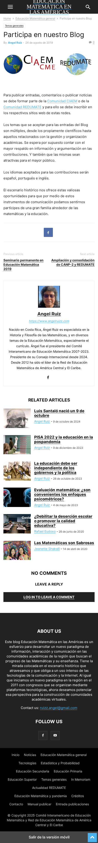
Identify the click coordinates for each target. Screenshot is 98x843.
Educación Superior (22, 779)
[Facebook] (48, 232)
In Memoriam (80, 779)
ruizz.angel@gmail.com (58, 708)
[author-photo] (49, 308)
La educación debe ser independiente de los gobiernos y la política (55, 468)
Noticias (30, 755)
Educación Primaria (68, 771)
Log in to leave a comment (49, 597)
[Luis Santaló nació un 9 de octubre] (17, 419)
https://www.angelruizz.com (49, 321)
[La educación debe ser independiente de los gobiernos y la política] (17, 471)
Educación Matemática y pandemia (40, 796)
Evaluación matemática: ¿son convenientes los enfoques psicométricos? (62, 494)
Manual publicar (39, 804)
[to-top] (92, 835)
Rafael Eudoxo (45, 531)
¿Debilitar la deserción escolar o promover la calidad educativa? (63, 521)
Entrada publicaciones (72, 804)
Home (7, 18)
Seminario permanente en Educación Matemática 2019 (23, 264)
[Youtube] (55, 735)
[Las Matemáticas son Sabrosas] (17, 551)
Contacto (16, 804)
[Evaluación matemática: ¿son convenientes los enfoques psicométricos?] (17, 498)
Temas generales (14, 25)
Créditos (77, 796)
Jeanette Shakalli (47, 549)
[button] (10, 7)
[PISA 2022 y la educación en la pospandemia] (17, 445)
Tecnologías (27, 763)
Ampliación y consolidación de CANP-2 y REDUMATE (73, 262)
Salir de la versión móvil (49, 837)
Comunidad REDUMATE (22, 107)
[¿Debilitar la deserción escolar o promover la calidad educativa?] (17, 524)
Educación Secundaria (32, 771)
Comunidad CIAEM (62, 101)
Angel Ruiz (15, 42)
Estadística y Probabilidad (60, 763)
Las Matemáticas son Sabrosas (64, 543)
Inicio (15, 755)
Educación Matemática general (35, 18)
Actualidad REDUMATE (49, 788)
